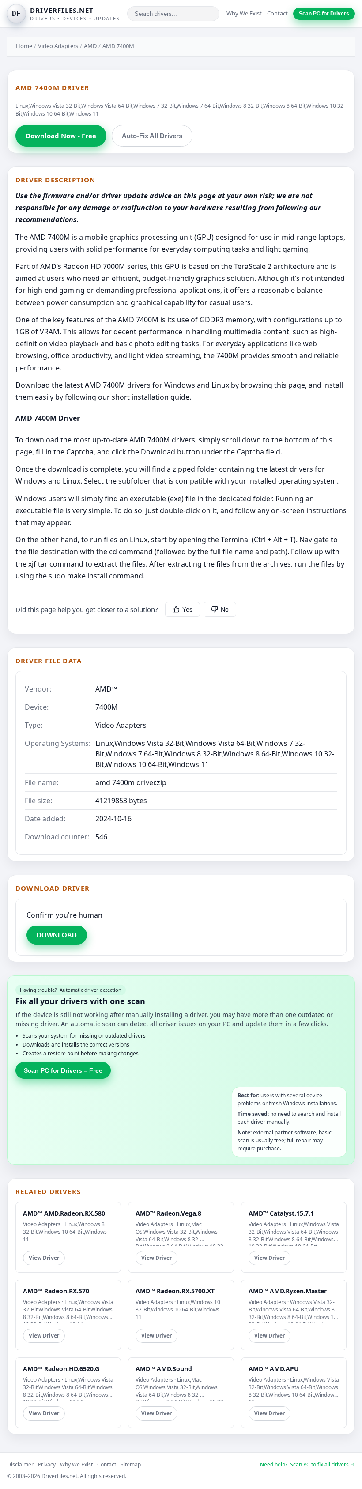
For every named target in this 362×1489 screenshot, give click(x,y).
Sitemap (131, 1464)
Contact (277, 13)
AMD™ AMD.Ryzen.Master (288, 1291)
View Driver (44, 1258)
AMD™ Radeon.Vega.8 (168, 1213)
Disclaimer (20, 1464)
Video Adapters (58, 46)
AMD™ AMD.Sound (164, 1368)
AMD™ (106, 689)
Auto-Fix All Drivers (152, 136)
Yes (187, 609)
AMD (90, 46)
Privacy (47, 1464)
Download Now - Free (61, 135)
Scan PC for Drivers (324, 14)
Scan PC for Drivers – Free (63, 1070)
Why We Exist (244, 13)
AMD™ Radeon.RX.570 (56, 1291)
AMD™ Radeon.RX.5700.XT (175, 1291)
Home (24, 46)
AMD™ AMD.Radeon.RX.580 (64, 1213)
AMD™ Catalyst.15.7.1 (281, 1213)
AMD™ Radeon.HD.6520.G (61, 1368)
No (225, 609)
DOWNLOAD (57, 935)
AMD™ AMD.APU (274, 1368)
